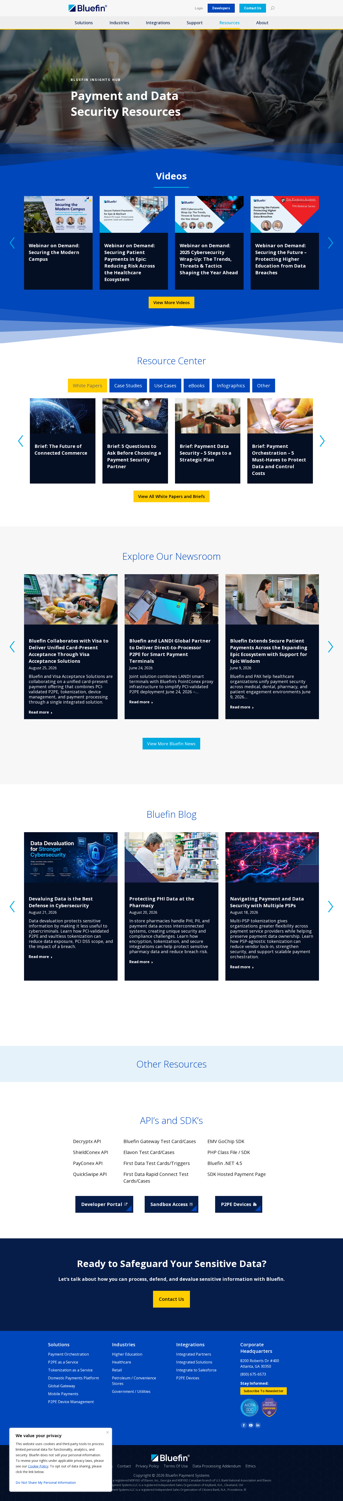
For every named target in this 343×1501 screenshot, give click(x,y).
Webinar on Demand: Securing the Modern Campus (54, 252)
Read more (39, 712)
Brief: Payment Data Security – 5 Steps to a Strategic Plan (205, 453)
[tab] (87, 385)
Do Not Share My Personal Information (46, 1482)
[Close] (107, 1432)
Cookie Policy (38, 1466)
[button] (12, 242)
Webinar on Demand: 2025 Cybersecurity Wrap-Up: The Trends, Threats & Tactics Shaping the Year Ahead (209, 259)
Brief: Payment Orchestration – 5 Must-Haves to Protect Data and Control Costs (279, 459)
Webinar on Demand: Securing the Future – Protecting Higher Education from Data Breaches (281, 259)
